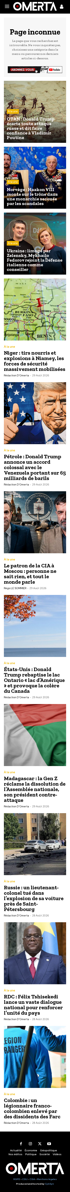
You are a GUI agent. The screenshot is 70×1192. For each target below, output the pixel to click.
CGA (32, 1179)
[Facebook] (21, 1144)
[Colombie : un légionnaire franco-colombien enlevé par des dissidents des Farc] (35, 1057)
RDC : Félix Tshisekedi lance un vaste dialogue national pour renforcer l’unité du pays (33, 1004)
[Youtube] (49, 1144)
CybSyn (49, 1183)
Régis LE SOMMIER (15, 588)
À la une (13, 111)
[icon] (61, 7)
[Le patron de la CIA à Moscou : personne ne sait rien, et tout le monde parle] (35, 522)
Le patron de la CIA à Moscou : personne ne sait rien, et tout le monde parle (30, 573)
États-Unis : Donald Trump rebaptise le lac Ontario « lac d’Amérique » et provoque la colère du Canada (34, 680)
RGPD (16, 1179)
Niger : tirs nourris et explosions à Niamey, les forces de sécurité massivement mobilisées (34, 361)
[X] (39, 1144)
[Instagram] (30, 1144)
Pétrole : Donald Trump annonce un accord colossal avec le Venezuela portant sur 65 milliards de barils (35, 467)
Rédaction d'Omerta (16, 375)
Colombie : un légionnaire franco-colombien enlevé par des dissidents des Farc (32, 1108)
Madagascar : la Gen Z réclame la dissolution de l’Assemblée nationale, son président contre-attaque (35, 789)
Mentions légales (47, 1179)
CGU (25, 1179)
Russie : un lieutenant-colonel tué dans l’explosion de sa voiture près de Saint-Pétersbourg (34, 898)
